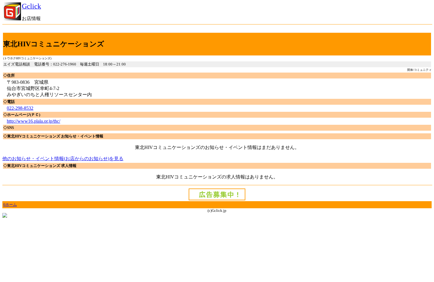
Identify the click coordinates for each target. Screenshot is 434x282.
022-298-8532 (20, 108)
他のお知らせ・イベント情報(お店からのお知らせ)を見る (62, 158)
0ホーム (10, 204)
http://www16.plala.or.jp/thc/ (33, 121)
